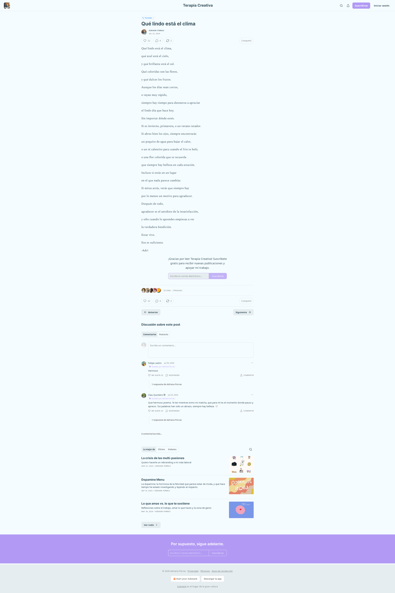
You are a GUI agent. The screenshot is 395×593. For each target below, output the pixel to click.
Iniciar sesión (381, 5)
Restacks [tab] (163, 334)
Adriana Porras (156, 30)
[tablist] (155, 334)
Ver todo (149, 524)
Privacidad (193, 571)
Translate (148, 18)
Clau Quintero (155, 394)
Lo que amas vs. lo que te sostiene (165, 503)
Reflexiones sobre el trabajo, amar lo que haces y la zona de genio (176, 507)
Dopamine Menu (152, 479)
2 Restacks (177, 290)
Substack (181, 586)
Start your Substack (186, 578)
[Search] (341, 5)
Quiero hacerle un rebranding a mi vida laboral (166, 462)
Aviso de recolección (222, 571)
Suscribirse (361, 5)
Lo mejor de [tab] (149, 449)
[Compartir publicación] (348, 5)
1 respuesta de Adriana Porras (167, 384)
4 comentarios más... (151, 433)
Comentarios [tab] (149, 334)
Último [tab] (161, 449)
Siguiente (241, 312)
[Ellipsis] (252, 362)
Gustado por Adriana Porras (163, 366)
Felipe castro (155, 362)
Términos (205, 571)
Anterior (153, 312)
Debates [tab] (172, 449)
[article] (197, 464)
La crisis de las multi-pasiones (162, 458)
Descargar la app (213, 578)
